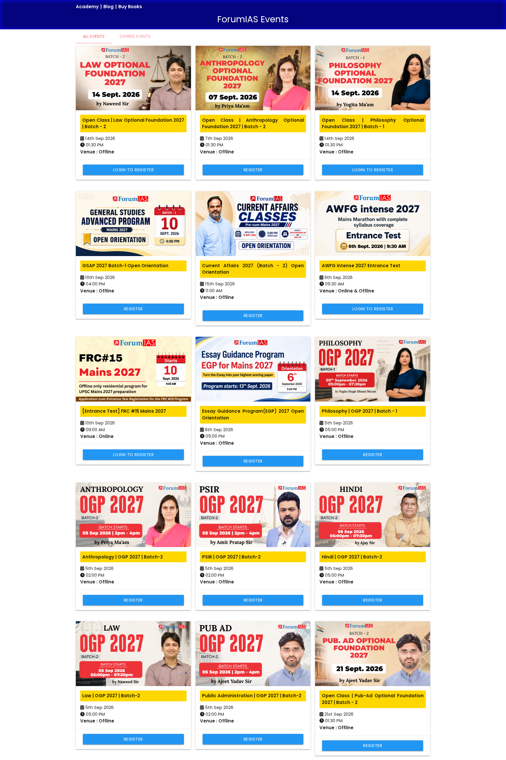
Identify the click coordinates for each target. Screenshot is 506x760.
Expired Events (135, 36)
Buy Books (130, 7)
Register (253, 170)
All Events (94, 36)
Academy (87, 7)
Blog (108, 7)
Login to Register (133, 170)
